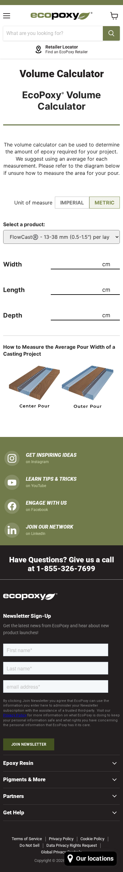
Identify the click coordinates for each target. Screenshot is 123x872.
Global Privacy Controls (61, 852)
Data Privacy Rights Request (71, 845)
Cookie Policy (92, 838)
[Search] (111, 33)
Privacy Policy (61, 838)
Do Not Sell (29, 845)
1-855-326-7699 (65, 568)
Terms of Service (27, 838)
